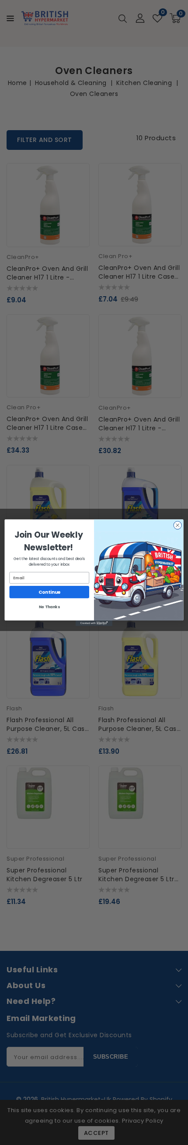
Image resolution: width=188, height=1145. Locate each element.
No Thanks (49, 607)
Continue (49, 591)
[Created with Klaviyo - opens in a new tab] (94, 623)
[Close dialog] (177, 525)
